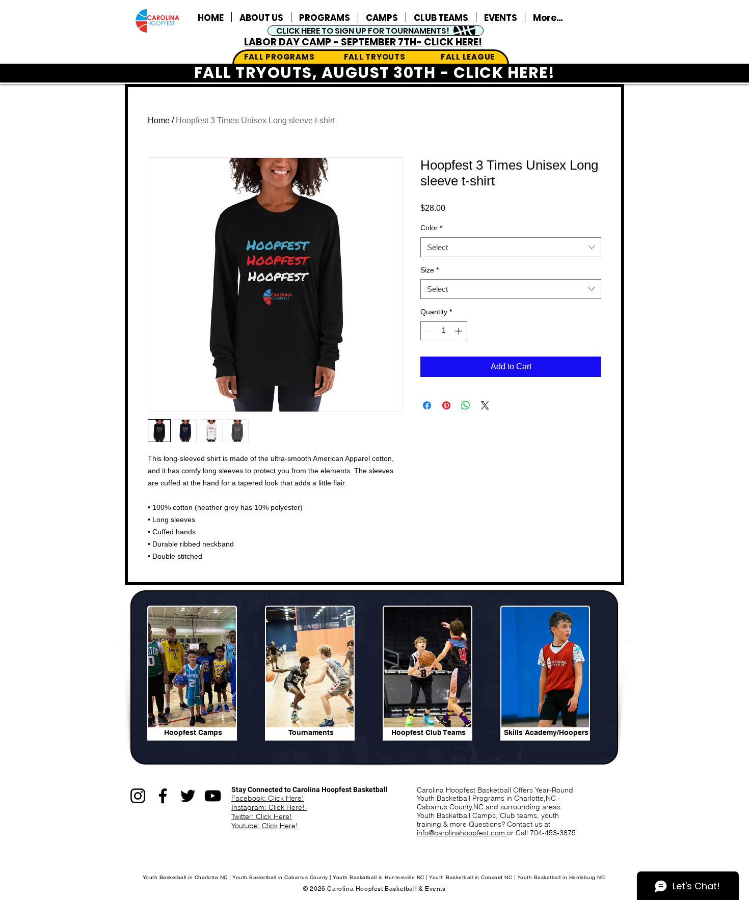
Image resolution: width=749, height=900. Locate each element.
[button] (500, 17)
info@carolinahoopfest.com (462, 832)
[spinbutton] (444, 331)
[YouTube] (213, 796)
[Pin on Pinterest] (446, 405)
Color (431, 228)
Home (159, 120)
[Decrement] (428, 331)
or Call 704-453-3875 (541, 832)
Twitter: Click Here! (261, 816)
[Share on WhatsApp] (466, 405)
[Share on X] (485, 405)
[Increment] (459, 331)
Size (429, 270)
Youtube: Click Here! (264, 825)
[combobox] (510, 247)
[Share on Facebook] (427, 405)
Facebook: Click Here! (267, 798)
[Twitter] (188, 796)
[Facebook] (163, 796)
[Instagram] (138, 796)
